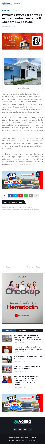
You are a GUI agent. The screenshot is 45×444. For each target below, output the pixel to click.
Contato (32, 440)
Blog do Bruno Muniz (28, 437)
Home (11, 440)
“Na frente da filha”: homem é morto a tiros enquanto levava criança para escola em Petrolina (27, 338)
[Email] (31, 195)
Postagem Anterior (10, 267)
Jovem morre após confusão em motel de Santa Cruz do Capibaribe (28, 348)
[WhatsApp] (26, 195)
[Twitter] (15, 195)
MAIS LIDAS (9, 330)
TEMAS (36, 330)
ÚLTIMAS (22, 330)
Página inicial (7, 10)
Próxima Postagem (34, 267)
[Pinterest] (20, 195)
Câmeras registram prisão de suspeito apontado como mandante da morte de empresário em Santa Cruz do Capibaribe (26, 380)
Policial (16, 10)
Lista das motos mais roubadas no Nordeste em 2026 (28, 358)
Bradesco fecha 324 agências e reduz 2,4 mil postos (27, 367)
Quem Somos (21, 440)
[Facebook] (10, 195)
